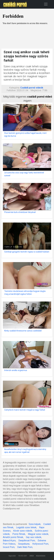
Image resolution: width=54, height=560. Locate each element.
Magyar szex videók (38, 534)
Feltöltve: (11, 90)
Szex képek (35, 524)
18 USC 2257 (22, 556)
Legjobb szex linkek (26, 527)
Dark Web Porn (24, 547)
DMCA (32, 556)
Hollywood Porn (40, 543)
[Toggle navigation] (46, 4)
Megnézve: (36, 90)
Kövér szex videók (22, 530)
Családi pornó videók (31, 87)
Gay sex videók (33, 537)
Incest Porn (9, 547)
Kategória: (14, 87)
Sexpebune (24, 543)
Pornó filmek (18, 534)
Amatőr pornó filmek (13, 537)
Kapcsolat (12, 556)
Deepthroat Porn (26, 540)
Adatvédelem (40, 556)
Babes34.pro (9, 540)
